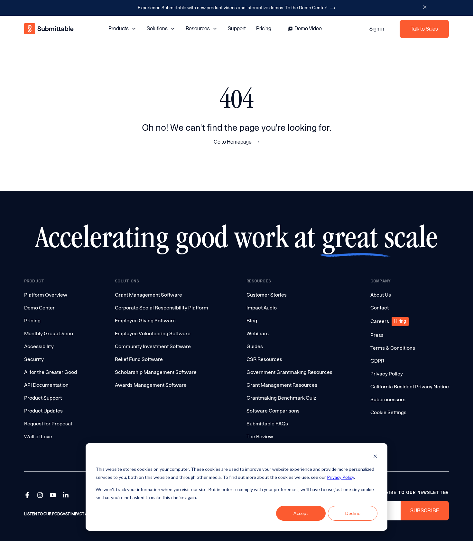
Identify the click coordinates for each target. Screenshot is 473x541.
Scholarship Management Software (156, 372)
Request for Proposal (48, 423)
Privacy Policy (340, 477)
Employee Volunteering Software (152, 333)
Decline (352, 513)
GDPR (377, 360)
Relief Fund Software (139, 359)
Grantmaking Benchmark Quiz (281, 397)
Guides (254, 346)
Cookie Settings (388, 412)
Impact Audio (261, 307)
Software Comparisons (273, 410)
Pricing (263, 28)
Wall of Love (38, 436)
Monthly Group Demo (48, 333)
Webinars (257, 333)
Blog (251, 320)
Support (237, 28)
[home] (49, 28)
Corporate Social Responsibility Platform (161, 307)
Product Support (43, 397)
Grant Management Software (148, 294)
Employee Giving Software (145, 320)
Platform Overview (45, 294)
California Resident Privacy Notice (409, 386)
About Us (380, 294)
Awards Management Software (151, 385)
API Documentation (46, 385)
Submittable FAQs (267, 423)
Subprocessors (387, 399)
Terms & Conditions (392, 348)
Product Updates (43, 410)
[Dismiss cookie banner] (375, 457)
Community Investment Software (153, 346)
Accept (300, 513)
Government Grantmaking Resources (289, 372)
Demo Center (39, 307)
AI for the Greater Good (50, 372)
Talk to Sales (424, 29)
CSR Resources (264, 359)
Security (34, 359)
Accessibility (39, 346)
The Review (259, 436)
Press (377, 335)
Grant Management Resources (281, 385)
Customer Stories (266, 294)
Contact (379, 307)
